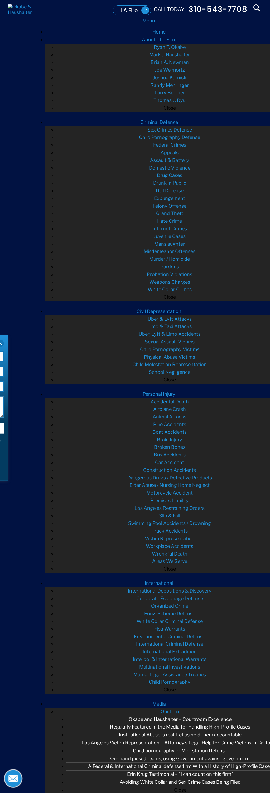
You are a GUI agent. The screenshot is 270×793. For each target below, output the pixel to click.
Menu (148, 21)
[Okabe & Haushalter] (21, 12)
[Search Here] (257, 9)
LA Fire (129, 10)
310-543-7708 (218, 9)
